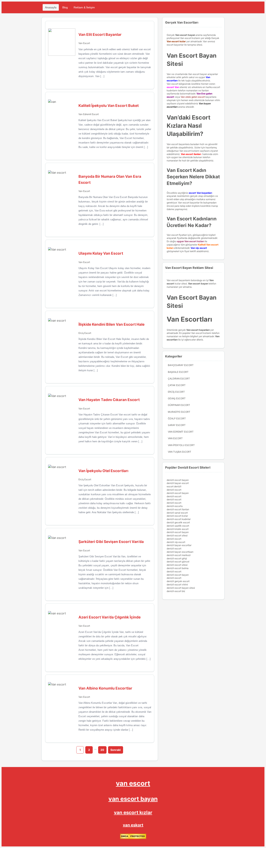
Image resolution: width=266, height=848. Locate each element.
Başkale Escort (178, 371)
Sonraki (115, 749)
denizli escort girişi (177, 558)
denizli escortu (175, 506)
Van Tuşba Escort (179, 451)
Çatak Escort (177, 385)
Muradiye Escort (179, 411)
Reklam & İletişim (84, 7)
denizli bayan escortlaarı (180, 551)
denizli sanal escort (177, 512)
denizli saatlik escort (178, 525)
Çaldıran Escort (179, 378)
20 (102, 749)
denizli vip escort (176, 542)
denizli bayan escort (178, 483)
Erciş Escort (84, 333)
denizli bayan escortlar (179, 545)
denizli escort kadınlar (179, 519)
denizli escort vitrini (177, 584)
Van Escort (84, 43)
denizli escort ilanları (178, 509)
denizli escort (174, 489)
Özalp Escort (177, 418)
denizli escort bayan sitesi (181, 587)
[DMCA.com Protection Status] (133, 838)
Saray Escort (177, 425)
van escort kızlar (133, 812)
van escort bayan (133, 798)
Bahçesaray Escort (181, 365)
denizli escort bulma (177, 568)
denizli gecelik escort (178, 522)
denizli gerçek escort (178, 581)
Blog (65, 7)
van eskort (133, 825)
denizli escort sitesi (177, 535)
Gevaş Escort (177, 398)
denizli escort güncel (178, 561)
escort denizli (174, 486)
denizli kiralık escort (177, 529)
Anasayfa (50, 7)
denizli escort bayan (178, 480)
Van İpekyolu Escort (181, 445)
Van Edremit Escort (88, 114)
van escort (133, 783)
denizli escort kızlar (177, 515)
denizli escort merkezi (179, 555)
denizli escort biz (176, 591)
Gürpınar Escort (179, 405)
